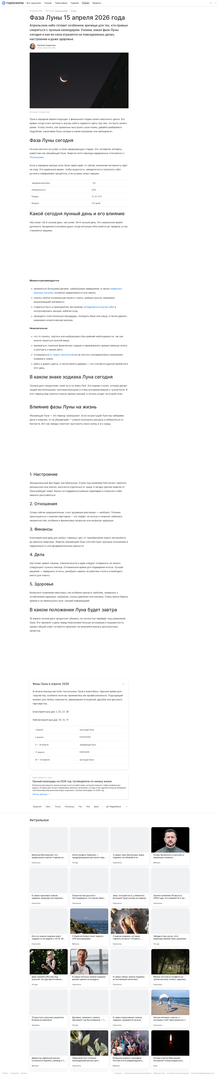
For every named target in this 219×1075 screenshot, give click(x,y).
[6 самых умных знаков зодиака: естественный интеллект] (130, 968)
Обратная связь (159, 1073)
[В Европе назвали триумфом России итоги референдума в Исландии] (130, 1049)
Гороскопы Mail (61, 11)
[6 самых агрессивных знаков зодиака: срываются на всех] (130, 1009)
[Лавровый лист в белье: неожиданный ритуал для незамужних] (89, 1049)
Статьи (73, 11)
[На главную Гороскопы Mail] (15, 3)
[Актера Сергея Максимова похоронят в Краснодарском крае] (170, 1049)
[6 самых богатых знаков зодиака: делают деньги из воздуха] (89, 968)
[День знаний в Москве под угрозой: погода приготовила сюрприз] (49, 968)
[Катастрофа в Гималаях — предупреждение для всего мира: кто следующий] (89, 846)
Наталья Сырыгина (46, 45)
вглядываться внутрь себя (99, 307)
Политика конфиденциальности (202, 1073)
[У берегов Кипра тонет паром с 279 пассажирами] (89, 927)
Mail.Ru (5, 1073)
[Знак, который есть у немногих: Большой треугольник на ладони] (130, 887)
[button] (79, 81)
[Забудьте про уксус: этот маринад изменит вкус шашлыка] (170, 927)
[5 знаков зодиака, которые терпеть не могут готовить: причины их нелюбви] (130, 927)
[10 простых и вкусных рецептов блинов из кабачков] (49, 1009)
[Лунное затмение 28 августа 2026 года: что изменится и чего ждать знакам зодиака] (170, 887)
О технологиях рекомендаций (178, 1073)
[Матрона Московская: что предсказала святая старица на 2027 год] (49, 846)
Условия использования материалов (137, 1073)
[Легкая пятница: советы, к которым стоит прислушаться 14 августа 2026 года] (170, 1009)
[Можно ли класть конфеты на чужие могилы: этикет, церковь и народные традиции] (170, 968)
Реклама (24, 1073)
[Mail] (4, 3)
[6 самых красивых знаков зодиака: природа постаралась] (49, 887)
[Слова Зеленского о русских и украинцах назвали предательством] (170, 846)
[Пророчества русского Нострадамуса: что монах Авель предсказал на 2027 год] (89, 887)
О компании (14, 1073)
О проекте (118, 1073)
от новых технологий (62, 354)
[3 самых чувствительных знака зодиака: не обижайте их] (130, 846)
